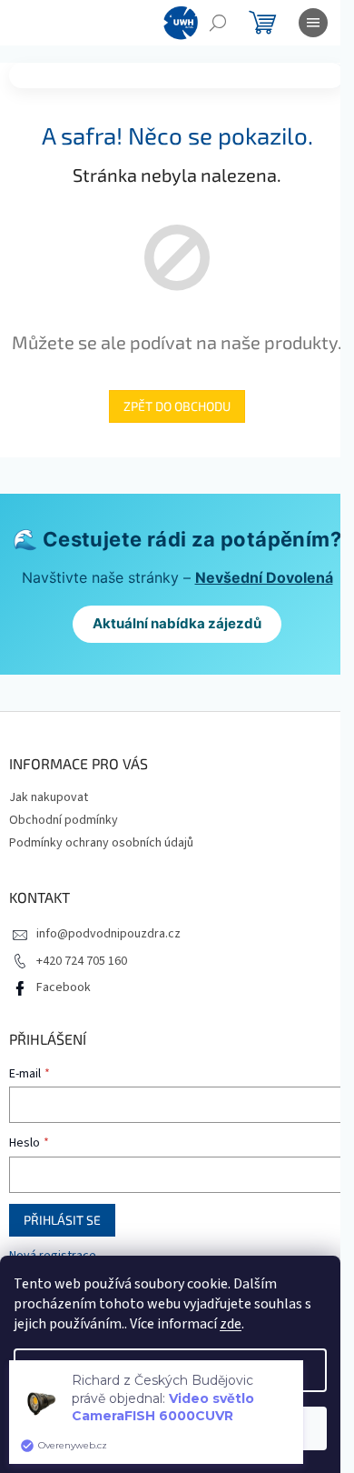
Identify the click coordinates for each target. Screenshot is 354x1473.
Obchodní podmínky (63, 820)
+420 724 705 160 (81, 961)
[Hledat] (218, 23)
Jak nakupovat (48, 797)
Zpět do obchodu (177, 406)
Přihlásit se (62, 1220)
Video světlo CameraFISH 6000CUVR (163, 1407)
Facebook (63, 987)
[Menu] (313, 23)
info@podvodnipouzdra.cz (108, 934)
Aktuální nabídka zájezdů (177, 623)
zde (230, 1324)
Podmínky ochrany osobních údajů (101, 843)
